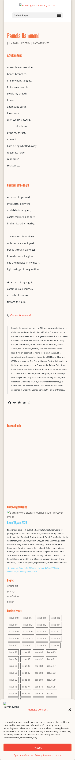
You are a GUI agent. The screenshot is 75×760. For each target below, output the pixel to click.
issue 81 (26, 679)
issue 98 (13, 652)
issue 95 (51, 652)
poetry (25, 43)
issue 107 (55, 631)
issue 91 (51, 659)
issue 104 (41, 638)
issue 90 (13, 665)
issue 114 (13, 624)
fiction (10, 601)
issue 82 (13, 679)
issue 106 (13, 638)
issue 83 (51, 672)
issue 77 (26, 686)
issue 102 (13, 645)
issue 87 (51, 665)
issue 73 (26, 693)
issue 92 (39, 659)
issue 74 (13, 693)
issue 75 (51, 686)
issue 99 (55, 645)
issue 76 (39, 686)
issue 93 (26, 659)
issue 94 (13, 659)
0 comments (41, 43)
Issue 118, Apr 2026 (17, 522)
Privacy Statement (44, 755)
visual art (12, 585)
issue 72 (39, 693)
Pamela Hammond (20, 315)
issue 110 (13, 631)
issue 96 (39, 652)
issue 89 (26, 665)
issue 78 (13, 686)
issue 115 (55, 617)
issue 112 (41, 624)
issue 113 (27, 624)
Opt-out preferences (23, 755)
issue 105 (27, 638)
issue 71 (51, 693)
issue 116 (41, 617)
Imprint (57, 755)
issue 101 (27, 645)
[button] (70, 709)
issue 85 (26, 672)
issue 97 (26, 652)
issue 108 (41, 631)
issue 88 (39, 665)
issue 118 (13, 617)
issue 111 (55, 624)
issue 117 (27, 617)
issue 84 (39, 672)
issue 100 (41, 645)
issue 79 (51, 679)
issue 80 (39, 679)
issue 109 (27, 631)
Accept (38, 747)
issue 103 (55, 638)
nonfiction (13, 596)
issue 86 (13, 672)
